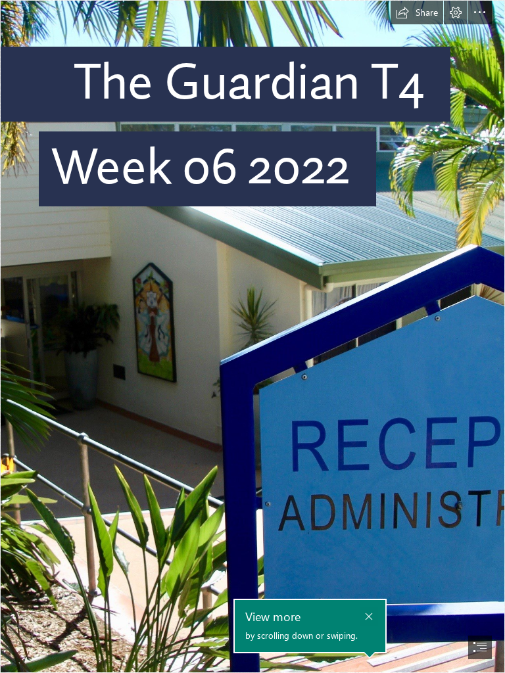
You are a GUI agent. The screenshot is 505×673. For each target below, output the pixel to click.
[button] (417, 12)
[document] (252, 336)
